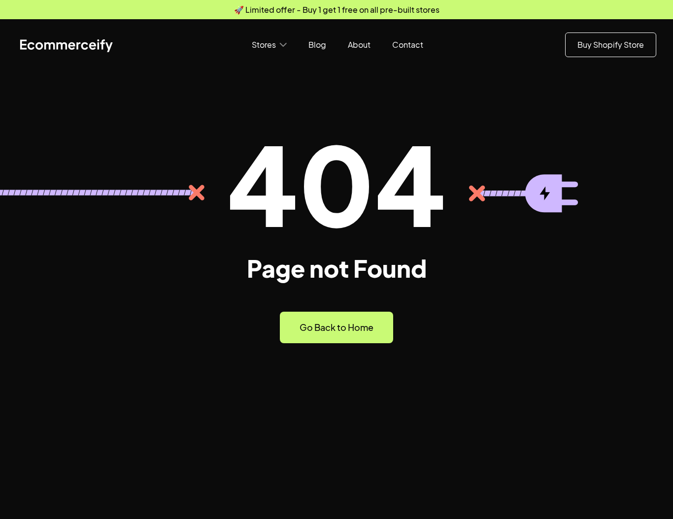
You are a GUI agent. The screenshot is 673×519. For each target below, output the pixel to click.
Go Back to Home (336, 327)
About (359, 44)
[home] (66, 44)
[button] (269, 45)
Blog (317, 44)
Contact (407, 44)
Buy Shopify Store (610, 44)
